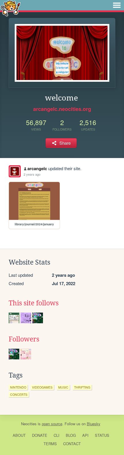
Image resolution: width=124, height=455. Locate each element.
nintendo (18, 387)
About (19, 435)
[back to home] (10, 8)
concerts (18, 394)
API (85, 435)
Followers (24, 339)
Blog (71, 435)
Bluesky (93, 423)
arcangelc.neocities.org (62, 109)
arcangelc (37, 168)
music (63, 387)
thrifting (82, 387)
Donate (39, 435)
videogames (42, 387)
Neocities (29, 423)
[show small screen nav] (117, 5)
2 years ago (32, 174)
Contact (72, 443)
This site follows (34, 303)
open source (52, 423)
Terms (50, 443)
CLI (56, 435)
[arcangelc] (15, 171)
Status (102, 435)
